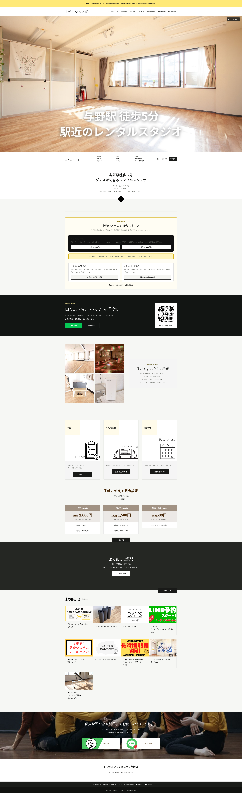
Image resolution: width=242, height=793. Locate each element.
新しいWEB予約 (95, 247)
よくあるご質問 (121, 573)
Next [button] (239, 84)
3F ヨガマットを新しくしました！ (107, 626)
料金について (83, 474)
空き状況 (132, 11)
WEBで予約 (91, 325)
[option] (121, 84)
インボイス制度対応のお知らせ (105, 659)
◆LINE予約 (171, 11)
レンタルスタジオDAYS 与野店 (121, 766)
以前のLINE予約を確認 (147, 277)
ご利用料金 (123, 11)
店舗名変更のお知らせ (130, 626)
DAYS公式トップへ (233, 19)
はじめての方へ (112, 11)
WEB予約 (172, 159)
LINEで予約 (73, 325)
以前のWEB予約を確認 (94, 277)
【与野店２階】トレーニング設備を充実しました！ (74, 695)
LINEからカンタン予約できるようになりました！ (162, 629)
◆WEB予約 (161, 11)
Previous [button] (3, 84)
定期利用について (159, 472)
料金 (158, 159)
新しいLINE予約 (146, 247)
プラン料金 (121, 540)
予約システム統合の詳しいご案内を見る (121, 285)
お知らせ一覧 (167, 590)
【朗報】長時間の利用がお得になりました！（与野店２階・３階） (133, 662)
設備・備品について (121, 472)
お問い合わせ (150, 11)
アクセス (141, 11)
